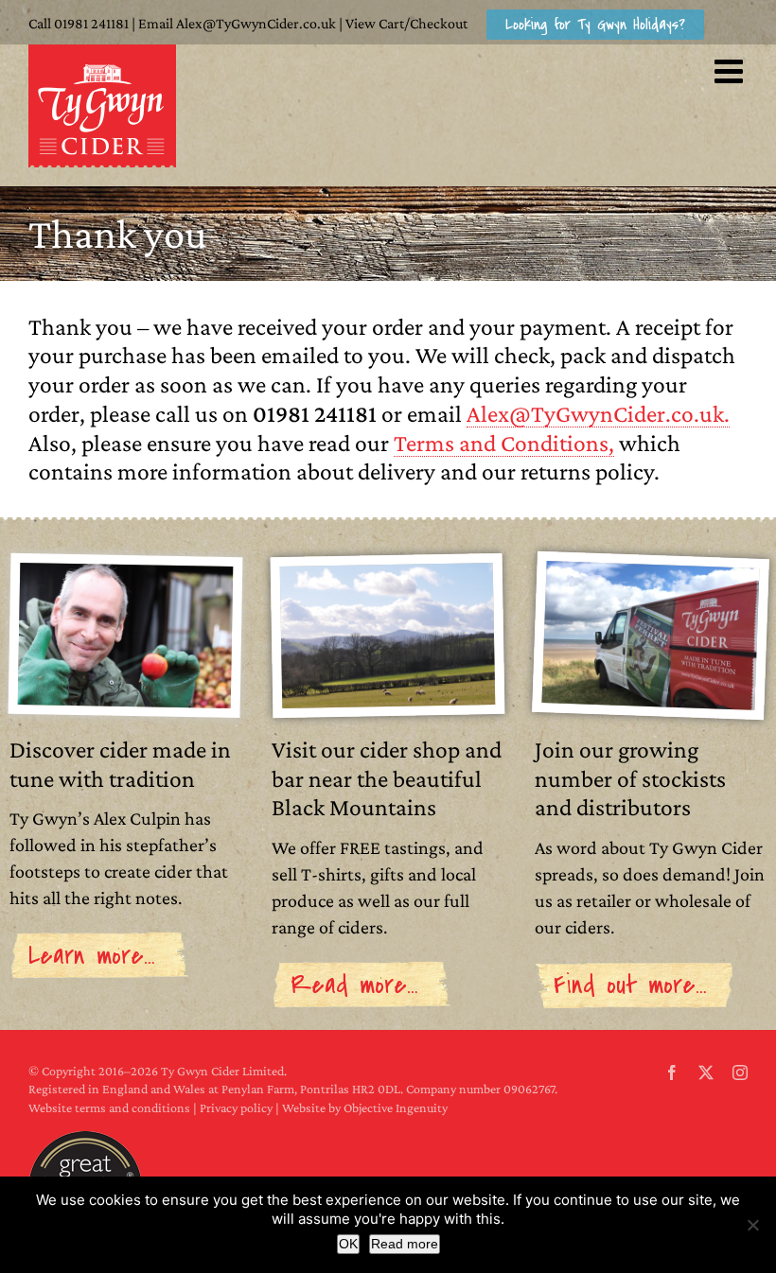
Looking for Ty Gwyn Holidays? (595, 24)
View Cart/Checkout (406, 23)
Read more (404, 1243)
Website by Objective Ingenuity (365, 1107)
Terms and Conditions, (504, 442)
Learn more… (91, 955)
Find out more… (630, 984)
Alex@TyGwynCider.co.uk (256, 23)
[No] (752, 1224)
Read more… (354, 984)
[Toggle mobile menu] (731, 70)
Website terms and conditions (109, 1107)
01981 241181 (91, 23)
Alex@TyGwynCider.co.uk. (598, 413)
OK (348, 1243)
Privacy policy (236, 1107)
